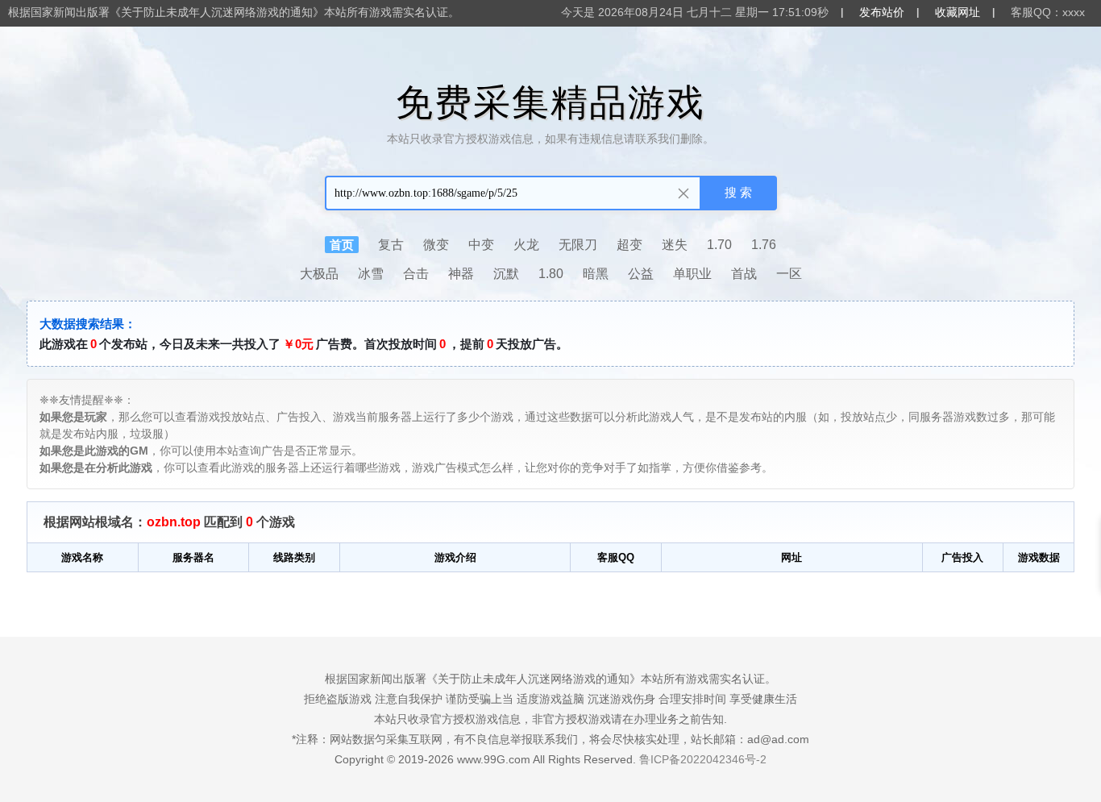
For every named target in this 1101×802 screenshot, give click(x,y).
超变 (629, 244)
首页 (342, 244)
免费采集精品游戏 (550, 102)
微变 (436, 244)
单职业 (692, 273)
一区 (789, 273)
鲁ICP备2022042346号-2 (703, 759)
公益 (641, 273)
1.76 (763, 244)
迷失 (675, 244)
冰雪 (371, 273)
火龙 (526, 244)
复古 (391, 244)
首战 (744, 273)
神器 (461, 273)
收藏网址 (957, 12)
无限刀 (578, 244)
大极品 (319, 273)
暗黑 (596, 273)
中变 (481, 244)
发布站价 (881, 12)
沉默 (506, 273)
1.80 (550, 273)
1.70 (719, 244)
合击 (416, 273)
